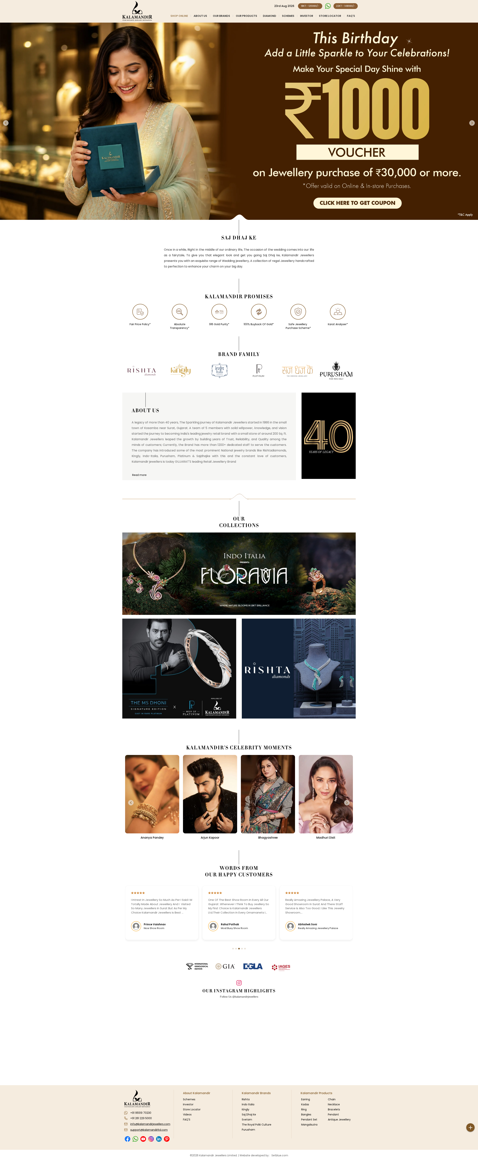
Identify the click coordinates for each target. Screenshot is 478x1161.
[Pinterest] (166, 1139)
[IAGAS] (281, 967)
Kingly (245, 1109)
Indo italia (248, 1104)
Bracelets (334, 1109)
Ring (304, 1109)
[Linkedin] (159, 1139)
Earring (305, 1099)
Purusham (248, 1129)
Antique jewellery (339, 1119)
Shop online (179, 16)
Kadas (305, 1104)
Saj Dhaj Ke (249, 1114)
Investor (306, 16)
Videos (187, 1114)
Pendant (333, 1114)
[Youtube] (143, 1139)
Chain (332, 1099)
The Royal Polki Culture (256, 1124)
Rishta (246, 1099)
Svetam (247, 1119)
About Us (200, 16)
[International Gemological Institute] (197, 966)
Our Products (246, 16)
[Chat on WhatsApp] (328, 6)
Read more (139, 475)
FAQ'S (351, 16)
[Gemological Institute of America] (225, 966)
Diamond (269, 16)
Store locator (330, 16)
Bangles (306, 1114)
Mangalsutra (309, 1124)
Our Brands (221, 16)
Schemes (288, 16)
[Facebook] (127, 1139)
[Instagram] (151, 1139)
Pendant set (309, 1119)
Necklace (334, 1104)
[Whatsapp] (135, 1139)
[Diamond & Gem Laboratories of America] (253, 966)
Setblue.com (279, 1155)
